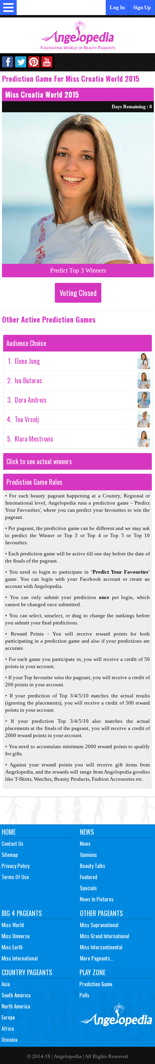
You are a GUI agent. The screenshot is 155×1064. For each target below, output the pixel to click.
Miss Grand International (104, 936)
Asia (6, 984)
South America (16, 995)
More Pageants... (97, 958)
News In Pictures (97, 899)
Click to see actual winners (39, 461)
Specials (88, 888)
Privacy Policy (15, 866)
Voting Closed (78, 293)
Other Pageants (101, 913)
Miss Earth (12, 947)
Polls (84, 995)
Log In (117, 7)
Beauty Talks (92, 866)
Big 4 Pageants (22, 913)
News (87, 832)
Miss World (13, 925)
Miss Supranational (99, 925)
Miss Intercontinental (101, 947)
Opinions (88, 854)
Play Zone (92, 972)
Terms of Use (15, 877)
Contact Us (12, 843)
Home (8, 832)
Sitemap (10, 854)
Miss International (20, 958)
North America (16, 1006)
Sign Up (142, 7)
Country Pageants (27, 972)
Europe (8, 1017)
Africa (8, 1028)
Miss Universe (16, 936)
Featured (88, 877)
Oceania (9, 1039)
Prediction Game (95, 984)
